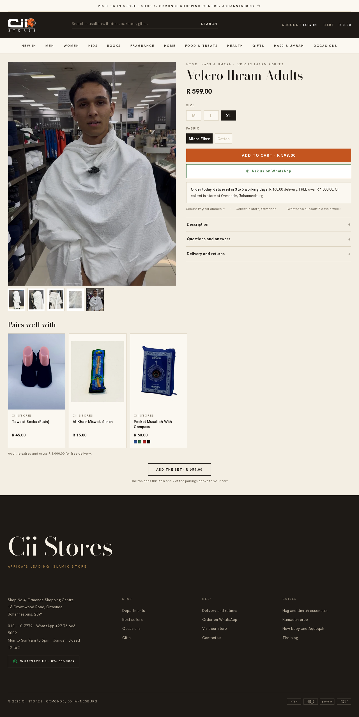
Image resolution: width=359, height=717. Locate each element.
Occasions (326, 45)
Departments (133, 610)
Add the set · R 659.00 (179, 469)
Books (114, 45)
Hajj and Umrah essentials (305, 610)
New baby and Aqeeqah (303, 628)
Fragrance (142, 45)
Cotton (223, 138)
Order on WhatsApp (219, 619)
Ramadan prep (295, 619)
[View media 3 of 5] (56, 299)
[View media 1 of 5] (16, 299)
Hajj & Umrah (289, 45)
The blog (290, 637)
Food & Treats (201, 45)
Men (49, 45)
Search (209, 24)
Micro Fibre (199, 138)
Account (299, 25)
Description (197, 224)
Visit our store (214, 628)
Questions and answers (208, 238)
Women (71, 45)
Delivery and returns (206, 253)
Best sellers (132, 619)
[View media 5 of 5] (95, 299)
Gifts (258, 45)
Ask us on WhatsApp (268, 171)
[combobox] (134, 23)
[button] (337, 25)
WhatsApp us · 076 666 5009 (47, 661)
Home (170, 45)
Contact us (211, 637)
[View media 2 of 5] (36, 299)
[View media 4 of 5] (75, 299)
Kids (93, 45)
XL (228, 115)
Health (235, 45)
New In (29, 45)
